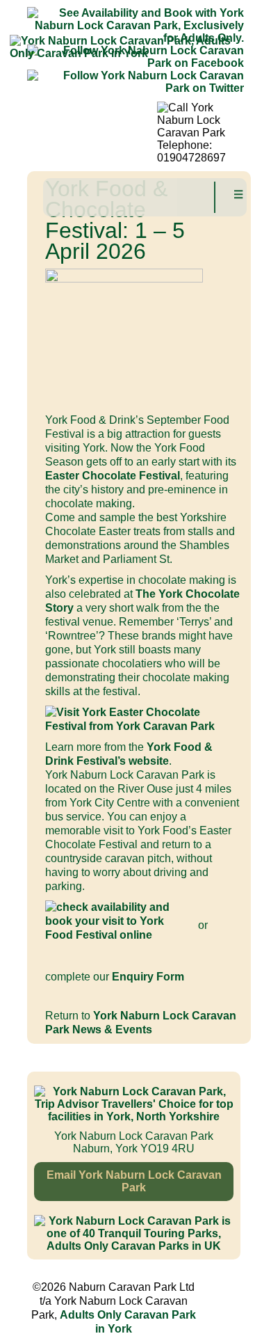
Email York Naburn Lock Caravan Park (134, 1181)
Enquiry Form (148, 977)
